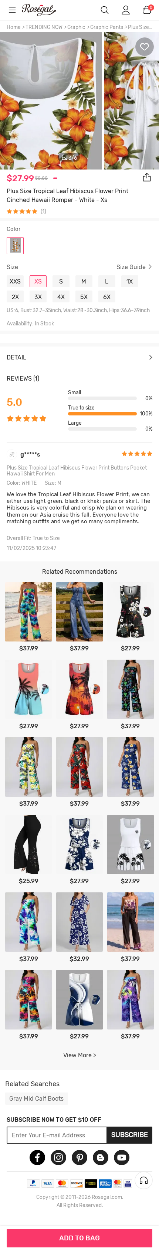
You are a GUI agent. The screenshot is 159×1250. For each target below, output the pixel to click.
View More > (79, 1055)
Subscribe (129, 1135)
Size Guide (131, 267)
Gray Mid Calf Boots (36, 1098)
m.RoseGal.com (44, 10)
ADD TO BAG (79, 1238)
